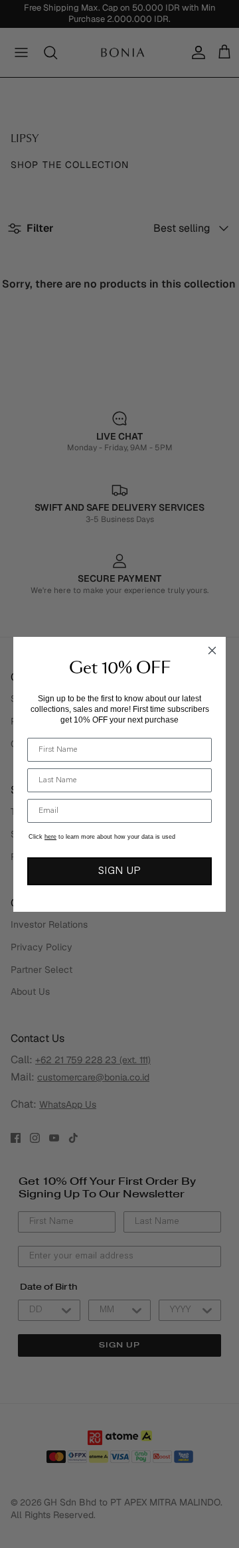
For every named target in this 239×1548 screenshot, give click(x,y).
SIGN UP (119, 871)
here (50, 836)
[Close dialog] (212, 650)
